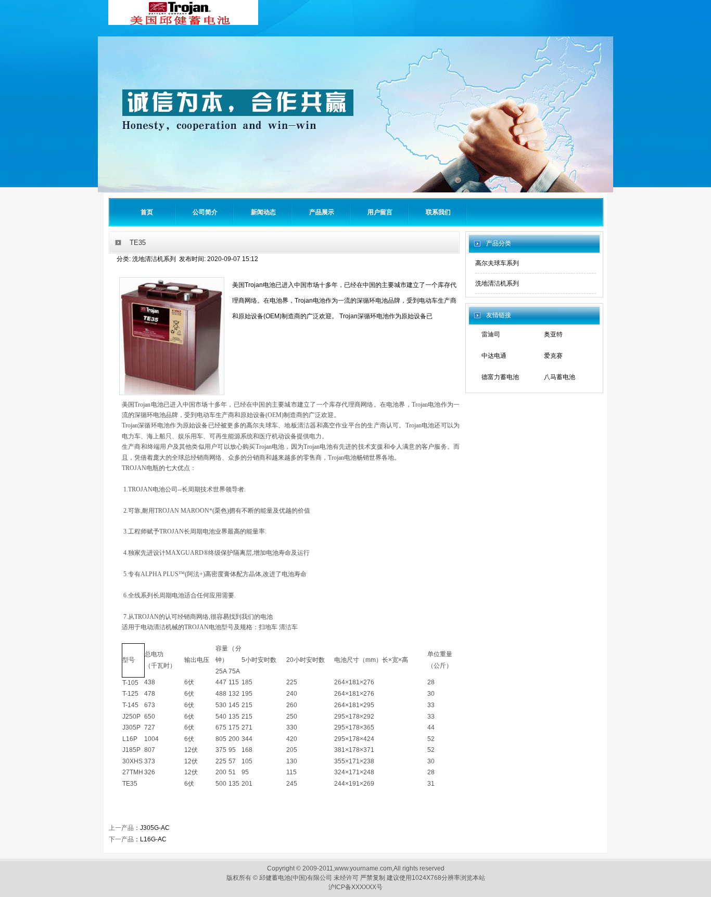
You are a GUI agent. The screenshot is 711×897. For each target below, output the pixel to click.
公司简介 (205, 212)
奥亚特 (553, 334)
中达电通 (493, 355)
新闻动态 (263, 212)
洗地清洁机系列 (497, 283)
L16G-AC (153, 839)
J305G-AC (155, 827)
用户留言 (379, 212)
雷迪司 (490, 334)
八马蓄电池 (559, 377)
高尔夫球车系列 (497, 263)
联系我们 (438, 212)
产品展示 (321, 212)
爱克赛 (553, 355)
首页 (147, 212)
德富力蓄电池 (500, 377)
